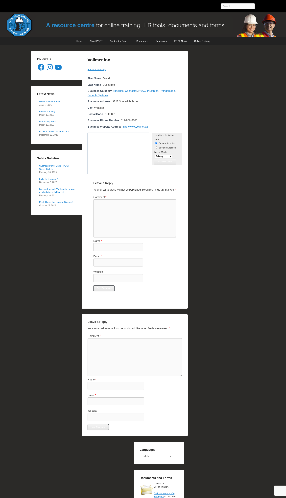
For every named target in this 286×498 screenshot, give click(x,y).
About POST (96, 41)
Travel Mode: (161, 152)
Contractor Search (119, 41)
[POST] (143, 24)
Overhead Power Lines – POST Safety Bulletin (54, 167)
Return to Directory (97, 69)
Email (97, 256)
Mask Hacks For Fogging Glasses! (56, 202)
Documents (142, 41)
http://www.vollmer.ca (135, 126)
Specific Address (167, 147)
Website (98, 271)
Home (79, 41)
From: (157, 139)
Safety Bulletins (48, 158)
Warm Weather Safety (49, 101)
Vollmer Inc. (99, 59)
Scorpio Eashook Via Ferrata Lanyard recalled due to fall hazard (57, 191)
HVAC (142, 90)
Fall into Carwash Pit (49, 179)
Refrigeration (167, 90)
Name (97, 240)
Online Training (202, 41)
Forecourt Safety (47, 111)
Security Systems (98, 95)
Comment (99, 197)
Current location (166, 143)
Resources (161, 41)
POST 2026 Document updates (54, 131)
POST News (180, 41)
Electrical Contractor (125, 90)
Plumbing (152, 90)
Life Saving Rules (47, 121)
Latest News (45, 94)
